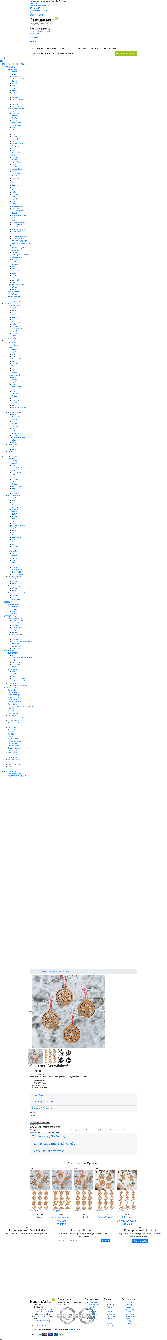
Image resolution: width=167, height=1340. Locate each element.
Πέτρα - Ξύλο (16, 516)
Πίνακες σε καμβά (14, 375)
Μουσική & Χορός (18, 248)
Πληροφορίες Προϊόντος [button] (48, 1136)
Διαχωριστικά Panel (14, 495)
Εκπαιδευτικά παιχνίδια (20, 236)
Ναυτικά (14, 81)
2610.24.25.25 (46, 31)
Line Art (14, 111)
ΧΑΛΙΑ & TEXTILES (15, 669)
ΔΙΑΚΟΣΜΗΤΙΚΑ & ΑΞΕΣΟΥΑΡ (42, 54)
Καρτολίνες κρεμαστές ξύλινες (22, 641)
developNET (75, 1329)
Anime (14, 74)
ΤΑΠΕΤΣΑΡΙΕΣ (52, 49)
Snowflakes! (105, 1217)
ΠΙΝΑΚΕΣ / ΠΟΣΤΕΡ (11, 340)
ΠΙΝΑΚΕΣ (65, 49)
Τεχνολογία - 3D (17, 329)
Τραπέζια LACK (17, 231)
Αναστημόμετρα (17, 76)
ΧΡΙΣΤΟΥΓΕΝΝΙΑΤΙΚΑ (19, 685)
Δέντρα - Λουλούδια (18, 79)
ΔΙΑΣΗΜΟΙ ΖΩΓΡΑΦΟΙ (65, 54)
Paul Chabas (12, 757)
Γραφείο (14, 609)
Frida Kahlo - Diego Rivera (17, 718)
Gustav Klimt (12, 690)
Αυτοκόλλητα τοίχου (14, 69)
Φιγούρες (15, 97)
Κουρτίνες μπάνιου (14, 576)
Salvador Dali (12, 699)
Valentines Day (17, 627)
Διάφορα (14, 102)
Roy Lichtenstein (13, 722)
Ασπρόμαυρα (16, 507)
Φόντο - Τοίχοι (16, 125)
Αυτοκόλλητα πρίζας (15, 292)
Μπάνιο (14, 614)
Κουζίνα (14, 611)
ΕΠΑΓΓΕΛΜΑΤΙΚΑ (109, 49)
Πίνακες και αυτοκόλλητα (16, 437)
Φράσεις (14, 83)
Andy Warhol (12, 727)
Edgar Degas (12, 743)
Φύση (14, 129)
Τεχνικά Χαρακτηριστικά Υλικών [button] (53, 1143)
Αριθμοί (14, 261)
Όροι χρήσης (111, 1316)
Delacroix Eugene (14, 748)
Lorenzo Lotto (12, 769)
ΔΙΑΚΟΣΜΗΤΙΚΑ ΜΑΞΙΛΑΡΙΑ (22, 658)
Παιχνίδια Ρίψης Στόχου (20, 241)
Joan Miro (11, 736)
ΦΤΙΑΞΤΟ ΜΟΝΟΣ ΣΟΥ (126, 54)
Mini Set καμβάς (13, 444)
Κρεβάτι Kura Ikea (18, 224)
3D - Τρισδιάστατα (18, 99)
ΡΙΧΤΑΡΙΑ (15, 671)
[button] (38, 1095)
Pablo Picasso (13, 713)
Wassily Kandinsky (14, 720)
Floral (14, 502)
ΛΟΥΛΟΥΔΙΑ (16, 664)
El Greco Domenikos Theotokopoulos (20, 706)
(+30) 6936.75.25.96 (42, 1321)
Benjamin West (13, 739)
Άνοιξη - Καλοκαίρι (18, 620)
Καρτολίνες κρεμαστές (15, 634)
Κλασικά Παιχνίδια (18, 238)
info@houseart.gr (41, 1325)
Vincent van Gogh (14, 695)
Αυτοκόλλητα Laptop (15, 296)
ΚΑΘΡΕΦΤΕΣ (16, 662)
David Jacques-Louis (15, 762)
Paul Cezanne (13, 704)
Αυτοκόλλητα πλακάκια (15, 271)
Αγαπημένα (129, 1318)
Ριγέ (13, 521)
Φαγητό (14, 160)
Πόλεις (14, 90)
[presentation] (29, 1198)
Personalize (16, 600)
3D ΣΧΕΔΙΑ (95, 49)
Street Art (15, 403)
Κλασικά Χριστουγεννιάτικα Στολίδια (128, 1220)
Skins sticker (16, 301)
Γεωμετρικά (15, 509)
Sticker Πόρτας (17, 173)
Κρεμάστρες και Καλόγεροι (17, 526)
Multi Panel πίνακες (14, 412)
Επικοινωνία (93, 1311)
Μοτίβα (14, 164)
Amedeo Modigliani (14, 741)
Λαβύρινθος (16, 250)
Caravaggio (12, 715)
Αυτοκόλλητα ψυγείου (15, 139)
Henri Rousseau (13, 752)
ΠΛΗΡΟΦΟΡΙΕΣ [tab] (18, 64)
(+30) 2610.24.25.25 (42, 1316)
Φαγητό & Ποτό (17, 486)
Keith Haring (12, 732)
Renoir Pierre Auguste (15, 711)
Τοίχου (14, 273)
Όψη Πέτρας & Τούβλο (19, 215)
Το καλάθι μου (130, 1316)
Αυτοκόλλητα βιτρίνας (15, 618)
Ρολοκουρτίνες (13, 551)
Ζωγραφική (15, 132)
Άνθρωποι (15, 400)
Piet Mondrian (12, 729)
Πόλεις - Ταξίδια (17, 123)
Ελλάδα (14, 118)
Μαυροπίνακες (17, 104)
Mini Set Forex (13, 451)
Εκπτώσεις (15, 637)
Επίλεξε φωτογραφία (15, 773)
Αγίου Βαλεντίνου (18, 648)
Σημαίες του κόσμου (18, 574)
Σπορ (13, 88)
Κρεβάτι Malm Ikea (18, 227)
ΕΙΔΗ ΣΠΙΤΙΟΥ (13, 653)
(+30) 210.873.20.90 (42, 1311)
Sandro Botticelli (13, 759)
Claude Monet (12, 692)
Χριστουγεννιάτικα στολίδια (17, 593)
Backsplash (16, 278)
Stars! (39, 1217)
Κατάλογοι (92, 1309)
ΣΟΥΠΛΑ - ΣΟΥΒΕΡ (18, 678)
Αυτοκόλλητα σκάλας (15, 257)
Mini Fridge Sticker (18, 143)
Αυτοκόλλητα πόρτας (15, 169)
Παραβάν (11, 458)
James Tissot (12, 755)
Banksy (14, 92)
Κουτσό (14, 245)
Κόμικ (14, 155)
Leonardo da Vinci (14, 697)
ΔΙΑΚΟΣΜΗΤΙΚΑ (9, 651)
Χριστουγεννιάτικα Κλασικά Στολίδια (62, 1220)
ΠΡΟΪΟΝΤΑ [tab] (6, 64)
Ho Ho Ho (83, 1217)
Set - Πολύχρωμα (17, 211)
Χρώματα (15, 264)
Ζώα (13, 85)
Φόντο (14, 482)
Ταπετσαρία (16, 280)
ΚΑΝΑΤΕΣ (15, 676)
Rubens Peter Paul (14, 702)
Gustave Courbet (13, 750)
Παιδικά (14, 72)
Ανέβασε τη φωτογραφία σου (17, 776)
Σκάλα (14, 282)
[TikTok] (83, 873)
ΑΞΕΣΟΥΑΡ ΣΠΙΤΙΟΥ (80, 49)
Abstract (14, 500)
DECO (14, 655)
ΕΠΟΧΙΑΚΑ (12, 683)
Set (13, 597)
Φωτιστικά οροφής (14, 586)
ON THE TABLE (13, 674)
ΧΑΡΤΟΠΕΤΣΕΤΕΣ (18, 681)
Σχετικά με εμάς (94, 1302)
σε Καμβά (15, 345)
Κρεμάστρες (16, 106)
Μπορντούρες (12, 338)
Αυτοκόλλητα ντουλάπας (16, 109)
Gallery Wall (12, 343)
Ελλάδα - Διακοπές (18, 472)
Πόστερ (10, 347)
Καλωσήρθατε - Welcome (20, 255)
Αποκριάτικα (16, 630)
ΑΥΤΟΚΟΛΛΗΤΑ (37, 49)
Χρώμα (32, 1113)
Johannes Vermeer (14, 764)
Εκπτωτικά (15, 623)
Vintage (14, 134)
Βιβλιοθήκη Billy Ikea (19, 229)
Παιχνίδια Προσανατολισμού (21, 243)
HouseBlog (93, 1307)
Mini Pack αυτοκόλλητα (16, 285)
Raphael (11, 708)
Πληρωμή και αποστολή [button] (48, 1151)
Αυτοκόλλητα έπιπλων (15, 206)
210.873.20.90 (35, 31)
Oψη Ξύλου (15, 217)
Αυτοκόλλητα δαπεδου (15, 234)
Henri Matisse (12, 725)
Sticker (14, 299)
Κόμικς (14, 95)
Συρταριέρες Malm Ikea (19, 222)
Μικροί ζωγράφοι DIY (19, 407)
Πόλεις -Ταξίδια (17, 537)
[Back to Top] (1, 1339)
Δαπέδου (15, 275)
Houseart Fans (94, 1305)
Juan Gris (11, 766)
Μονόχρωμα (16, 113)
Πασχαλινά (15, 632)
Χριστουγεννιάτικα (18, 595)
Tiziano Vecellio (13, 746)
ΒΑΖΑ (14, 660)
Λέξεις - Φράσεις (13, 604)
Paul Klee (11, 734)
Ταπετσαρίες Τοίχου (14, 305)
